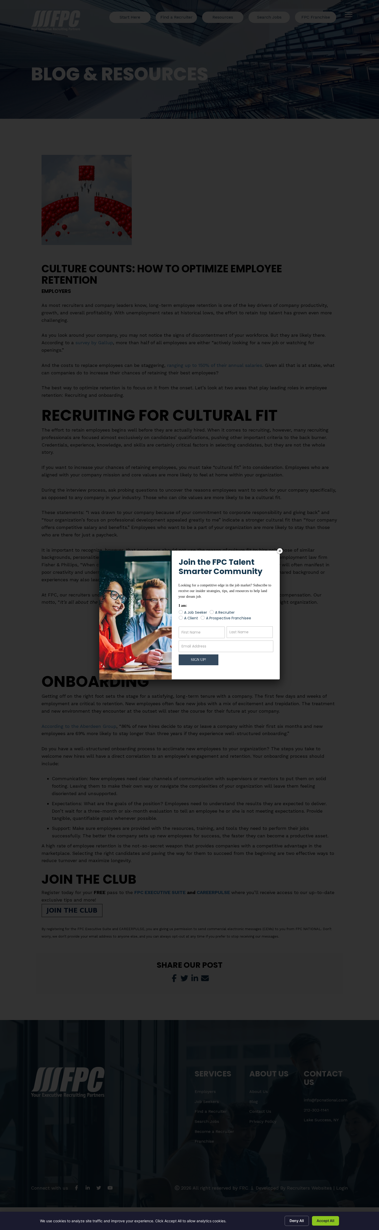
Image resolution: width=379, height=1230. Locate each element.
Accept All (325, 1220)
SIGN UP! (198, 660)
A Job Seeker (195, 612)
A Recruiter (225, 612)
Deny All (297, 1220)
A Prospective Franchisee (228, 618)
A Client (191, 618)
